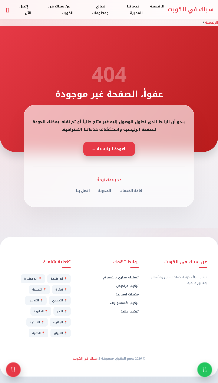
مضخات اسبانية (127, 294)
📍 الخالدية (37, 322)
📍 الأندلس (36, 300)
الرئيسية (157, 6)
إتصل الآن (25, 9)
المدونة (104, 190)
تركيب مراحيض (127, 286)
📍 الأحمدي (59, 300)
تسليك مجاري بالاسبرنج (121, 277)
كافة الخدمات (130, 190)
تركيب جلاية (129, 311)
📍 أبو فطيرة (33, 278)
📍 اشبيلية (39, 289)
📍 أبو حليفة (59, 278)
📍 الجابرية (41, 311)
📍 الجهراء (60, 322)
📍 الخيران (60, 333)
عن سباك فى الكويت (60, 9)
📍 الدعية (38, 333)
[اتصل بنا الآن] (13, 370)
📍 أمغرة (61, 289)
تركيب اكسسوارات (124, 303)
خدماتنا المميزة (135, 9)
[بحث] (7, 9)
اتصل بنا (83, 190)
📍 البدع (62, 311)
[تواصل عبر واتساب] (205, 370)
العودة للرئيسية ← (109, 149)
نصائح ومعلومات (100, 9)
